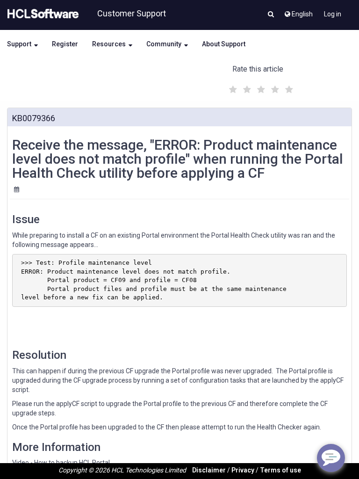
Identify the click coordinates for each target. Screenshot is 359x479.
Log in (332, 14)
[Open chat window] (331, 458)
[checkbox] (231, 87)
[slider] (260, 88)
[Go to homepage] (41, 14)
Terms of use (280, 470)
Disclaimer (209, 470)
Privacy (242, 470)
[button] (271, 15)
